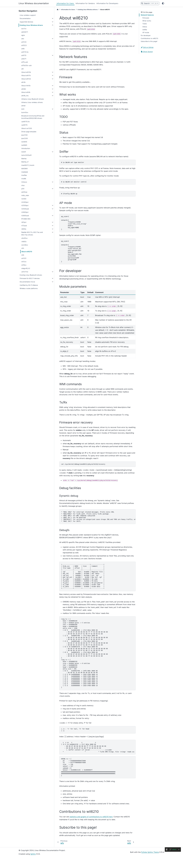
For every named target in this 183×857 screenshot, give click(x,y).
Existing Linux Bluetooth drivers (31, 275)
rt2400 (23, 199)
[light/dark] (163, 3)
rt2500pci (24, 205)
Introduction (25, 148)
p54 (22, 189)
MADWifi (24, 168)
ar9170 (23, 55)
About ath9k (25, 92)
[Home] (57, 9)
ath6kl (23, 89)
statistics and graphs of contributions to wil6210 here (91, 817)
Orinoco (24, 182)
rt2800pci (24, 212)
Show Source (148, 51)
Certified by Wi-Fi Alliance (29, 285)
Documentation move (27, 282)
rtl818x (23, 229)
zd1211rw (24, 272)
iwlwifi (23, 152)
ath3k (23, 82)
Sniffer (144, 30)
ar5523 (24, 45)
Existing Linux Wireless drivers (31, 25)
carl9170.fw (25, 121)
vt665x (23, 241)
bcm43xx (24, 112)
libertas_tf (24, 162)
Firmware (145, 18)
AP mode (145, 32)
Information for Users (65, 3)
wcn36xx (24, 245)
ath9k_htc (25, 96)
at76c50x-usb (26, 65)
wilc (22, 255)
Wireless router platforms (29, 288)
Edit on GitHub (148, 47)
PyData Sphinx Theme (150, 852)
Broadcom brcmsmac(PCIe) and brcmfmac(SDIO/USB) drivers (32, 117)
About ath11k (26, 75)
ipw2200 (24, 138)
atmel (23, 106)
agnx (23, 35)
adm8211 (24, 32)
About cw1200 (26, 128)
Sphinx (33, 854)
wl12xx (23, 261)
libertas (24, 158)
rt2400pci (24, 202)
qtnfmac (24, 192)
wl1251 (23, 258)
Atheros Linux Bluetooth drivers (32, 99)
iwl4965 (24, 145)
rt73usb (24, 225)
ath (22, 69)
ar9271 (23, 59)
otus (23, 185)
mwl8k (23, 178)
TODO (144, 24)
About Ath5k (25, 85)
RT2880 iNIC (25, 219)
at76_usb (24, 62)
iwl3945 (24, 142)
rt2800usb (25, 215)
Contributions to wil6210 (149, 38)
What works (146, 21)
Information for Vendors (85, 3)
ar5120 (23, 42)
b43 (22, 109)
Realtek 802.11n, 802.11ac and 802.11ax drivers (32, 233)
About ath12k (26, 79)
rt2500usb (25, 209)
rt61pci (23, 222)
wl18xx (23, 265)
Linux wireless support (28, 15)
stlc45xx (24, 238)
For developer (145, 35)
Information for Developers (107, 3)
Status (144, 27)
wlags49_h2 (25, 268)
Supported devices (26, 22)
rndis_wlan (25, 195)
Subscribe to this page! (149, 41)
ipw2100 (24, 135)
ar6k (23, 49)
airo (22, 38)
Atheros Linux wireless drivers (32, 102)
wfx (22, 248)
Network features (147, 15)
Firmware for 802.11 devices (30, 278)
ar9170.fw (24, 52)
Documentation (25, 18)
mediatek (24, 172)
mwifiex (24, 175)
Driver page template (28, 132)
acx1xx (23, 28)
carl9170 (24, 125)
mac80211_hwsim (27, 165)
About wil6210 (26, 251)
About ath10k (26, 72)
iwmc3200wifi (26, 155)
